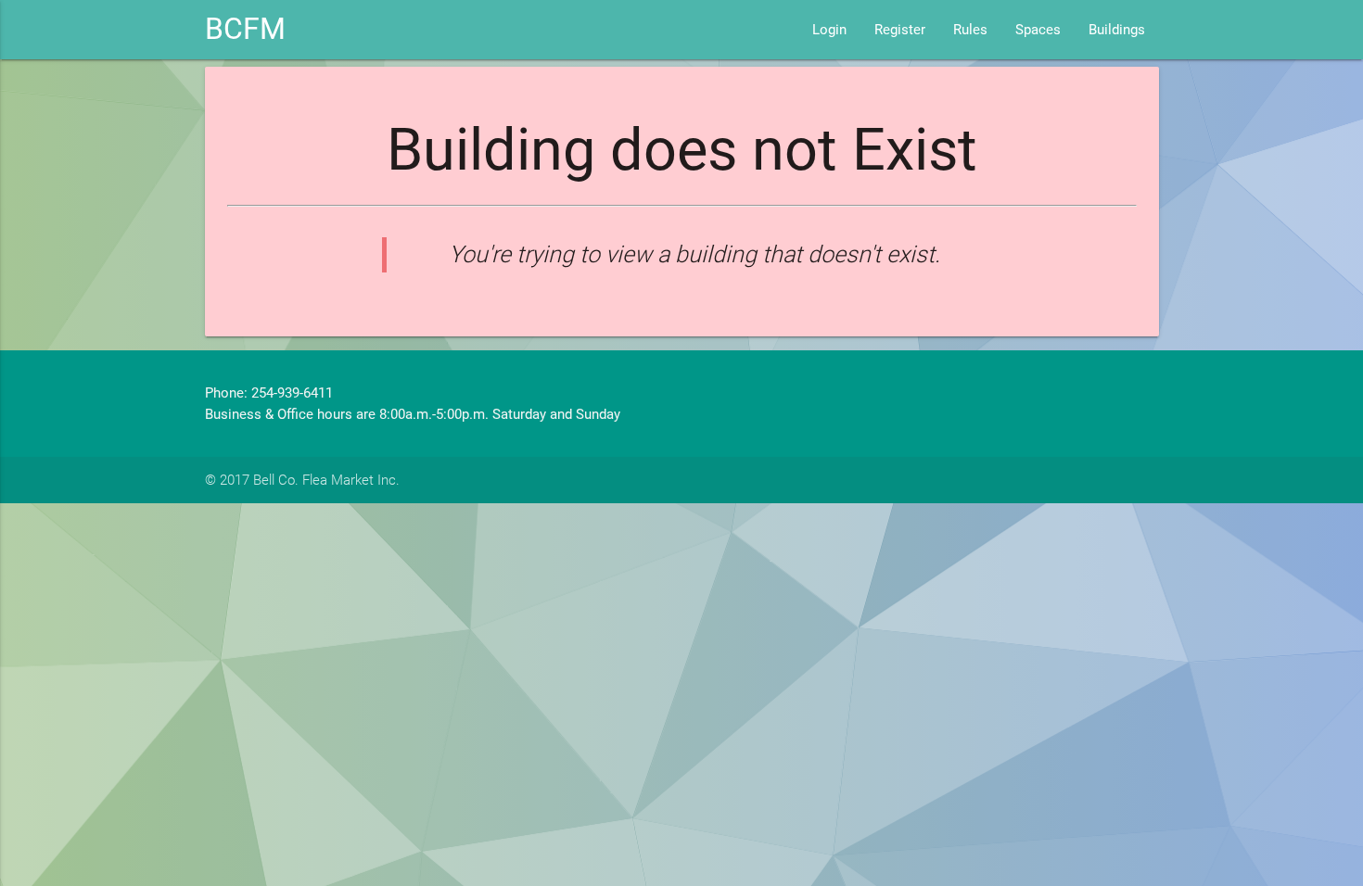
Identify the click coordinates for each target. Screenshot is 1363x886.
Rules (970, 29)
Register (899, 29)
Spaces (1038, 29)
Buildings (1117, 29)
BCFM (245, 29)
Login (829, 29)
